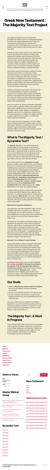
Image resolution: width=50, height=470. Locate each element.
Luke (27, 389)
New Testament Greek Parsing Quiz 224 (36, 402)
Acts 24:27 (5, 430)
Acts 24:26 (5, 432)
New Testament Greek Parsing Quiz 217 (36, 422)
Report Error (6, 360)
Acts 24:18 (5, 455)
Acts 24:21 (5, 447)
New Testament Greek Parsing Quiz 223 (36, 405)
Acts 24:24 (5, 438)
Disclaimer (6, 356)
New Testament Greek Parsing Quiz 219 (36, 416)
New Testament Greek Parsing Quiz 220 (36, 413)
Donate (4, 353)
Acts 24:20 (5, 450)
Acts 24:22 (5, 444)
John (27, 387)
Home (4, 346)
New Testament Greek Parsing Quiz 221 (36, 411)
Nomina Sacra (7, 363)
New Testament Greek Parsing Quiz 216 (36, 425)
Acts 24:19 (5, 452)
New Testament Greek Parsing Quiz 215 (36, 428)
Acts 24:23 (5, 441)
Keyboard (5, 365)
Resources (6, 351)
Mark (27, 391)
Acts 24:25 (5, 435)
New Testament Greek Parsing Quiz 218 (36, 419)
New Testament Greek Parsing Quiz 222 (36, 408)
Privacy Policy (7, 358)
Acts (27, 385)
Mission (5, 349)
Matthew (28, 392)
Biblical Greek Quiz (36, 398)
